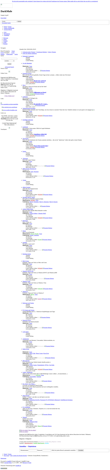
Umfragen (25, 96)
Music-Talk (32, 353)
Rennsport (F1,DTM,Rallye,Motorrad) (50, 400)
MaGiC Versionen (34, 202)
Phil (39, 317)
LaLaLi (40, 249)
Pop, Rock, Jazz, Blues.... (29, 384)
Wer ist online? (32, 430)
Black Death (41, 166)
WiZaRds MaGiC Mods (29, 197)
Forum (9, 26)
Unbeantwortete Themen (29, 52)
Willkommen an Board (40, 92)
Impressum (3, 458)
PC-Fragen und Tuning (28, 310)
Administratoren (28, 443)
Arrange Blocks (8, 29)
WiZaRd (32, 82)
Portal (5, 26)
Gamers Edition (33, 213)
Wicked (32, 94)
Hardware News (27, 320)
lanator (39, 299)
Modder (47, 443)
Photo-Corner (39, 353)
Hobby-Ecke (26, 349)
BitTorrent (25, 220)
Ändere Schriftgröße (9, 28)
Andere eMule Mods (28, 209)
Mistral (39, 381)
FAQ (5, 32)
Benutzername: (24, 450)
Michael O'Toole (27, 462)
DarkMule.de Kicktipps (67, 400)
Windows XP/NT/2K (28, 271)
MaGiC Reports (53, 202)
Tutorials (39, 376)
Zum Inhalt (3, 18)
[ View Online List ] (9, 96)
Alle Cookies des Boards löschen (18, 455)
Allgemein (25, 158)
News (24, 85)
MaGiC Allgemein (44, 202)
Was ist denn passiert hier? (41, 145)
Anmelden (6, 35)
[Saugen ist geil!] (9, 128)
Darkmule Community (28, 56)
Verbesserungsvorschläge (29, 108)
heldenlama (41, 278)
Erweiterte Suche (6, 23)
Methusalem (41, 346)
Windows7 (25, 291)
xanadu (40, 327)
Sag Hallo (51, 365)
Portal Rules (9, 54)
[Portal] (7, 7)
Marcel (32, 294)
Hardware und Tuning (28, 303)
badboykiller (41, 392)
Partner (24, 151)
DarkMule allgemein (28, 120)
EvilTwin (33, 375)
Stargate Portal (8, 462)
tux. (39, 70)
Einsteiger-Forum (27, 73)
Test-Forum (25, 138)
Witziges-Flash (33, 421)
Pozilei (36, 233)
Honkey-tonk (41, 357)
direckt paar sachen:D (40, 80)
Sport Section (26, 395)
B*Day (47, 365)
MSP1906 (40, 176)
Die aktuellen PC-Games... (41, 104)
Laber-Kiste (26, 331)
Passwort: (39, 450)
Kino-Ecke (46, 353)
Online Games (33, 365)
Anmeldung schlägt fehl (40, 134)
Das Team (6, 455)
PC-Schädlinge (26, 407)
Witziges (25, 417)
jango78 (40, 228)
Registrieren (7, 33)
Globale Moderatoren (38, 443)
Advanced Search (9, 67)
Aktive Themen (52, 52)
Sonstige (25, 242)
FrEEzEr (40, 288)
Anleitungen (26, 339)
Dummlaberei (40, 365)
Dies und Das (26, 360)
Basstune (36, 171)
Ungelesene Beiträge (41, 52)
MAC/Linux (26, 261)
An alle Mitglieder (27, 63)
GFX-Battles (32, 376)
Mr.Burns (32, 105)
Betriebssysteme (27, 254)
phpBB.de (18, 465)
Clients (24, 180)
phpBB (9, 461)
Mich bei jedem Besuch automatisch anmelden (64, 450)
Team (30, 66)
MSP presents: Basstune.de (29, 168)
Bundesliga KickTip (34, 400)
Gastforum (25, 127)
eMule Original (26, 187)
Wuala (24, 231)
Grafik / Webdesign (27, 372)
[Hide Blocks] (1, 46)
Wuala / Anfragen (34, 235)
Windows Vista (26, 281)
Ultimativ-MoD (42, 213)
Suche (16, 54)
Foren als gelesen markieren (30, 53)
